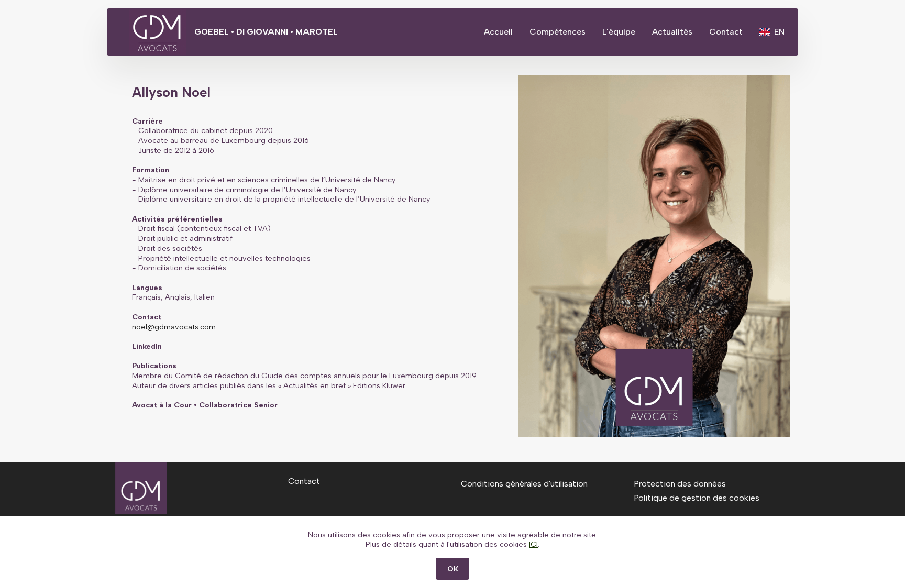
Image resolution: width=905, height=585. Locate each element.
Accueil (498, 32)
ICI (533, 544)
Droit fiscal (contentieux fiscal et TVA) (204, 228)
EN (779, 32)
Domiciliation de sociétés (182, 267)
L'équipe (618, 32)
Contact (726, 32)
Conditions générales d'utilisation (524, 484)
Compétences (557, 32)
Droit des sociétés (170, 248)
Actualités (672, 32)
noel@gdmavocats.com (174, 327)
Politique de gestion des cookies (696, 498)
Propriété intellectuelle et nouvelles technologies (224, 258)
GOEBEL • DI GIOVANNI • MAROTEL (266, 32)
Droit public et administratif (185, 238)
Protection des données (680, 484)
